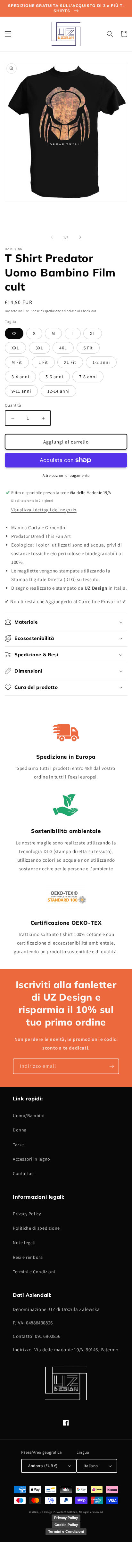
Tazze (18, 1144)
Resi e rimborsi (28, 1257)
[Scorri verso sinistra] (52, 237)
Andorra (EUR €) (42, 1465)
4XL (63, 348)
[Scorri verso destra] (80, 237)
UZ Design (47, 1512)
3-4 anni (20, 377)
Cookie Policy (66, 1524)
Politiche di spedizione (36, 1228)
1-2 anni (101, 362)
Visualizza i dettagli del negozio (44, 510)
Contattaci (24, 1173)
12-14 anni (58, 391)
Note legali (24, 1242)
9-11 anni (21, 391)
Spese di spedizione (46, 311)
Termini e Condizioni (34, 1271)
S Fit (88, 348)
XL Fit (70, 362)
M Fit (17, 362)
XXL (15, 348)
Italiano (91, 1465)
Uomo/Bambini (28, 1115)
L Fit (43, 362)
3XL (39, 348)
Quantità (13, 405)
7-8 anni (88, 377)
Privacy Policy (27, 1214)
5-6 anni (54, 377)
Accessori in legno (31, 1159)
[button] (8, 34)
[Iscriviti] (111, 1066)
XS (14, 333)
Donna (20, 1130)
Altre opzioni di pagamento (66, 475)
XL (92, 333)
